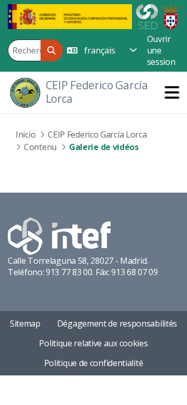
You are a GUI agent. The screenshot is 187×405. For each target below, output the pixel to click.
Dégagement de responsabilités (117, 323)
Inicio (25, 134)
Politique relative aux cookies (93, 343)
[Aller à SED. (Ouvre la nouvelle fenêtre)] (147, 15)
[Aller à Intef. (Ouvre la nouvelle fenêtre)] (59, 235)
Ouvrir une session (161, 50)
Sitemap (25, 323)
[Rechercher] (51, 50)
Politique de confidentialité (93, 363)
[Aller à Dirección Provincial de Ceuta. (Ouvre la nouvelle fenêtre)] (170, 15)
